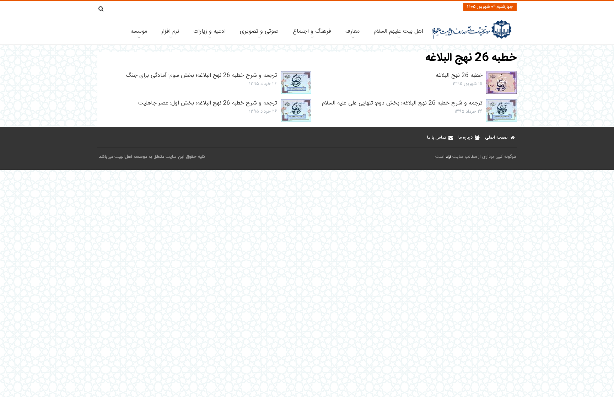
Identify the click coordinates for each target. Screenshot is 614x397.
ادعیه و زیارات (209, 31)
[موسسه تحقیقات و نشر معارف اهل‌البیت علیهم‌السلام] (471, 38)
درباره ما (465, 137)
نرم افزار (170, 31)
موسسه (138, 31)
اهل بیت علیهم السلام (398, 31)
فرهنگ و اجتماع (312, 31)
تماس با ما (436, 137)
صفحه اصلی (496, 137)
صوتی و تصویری (259, 31)
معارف (352, 31)
